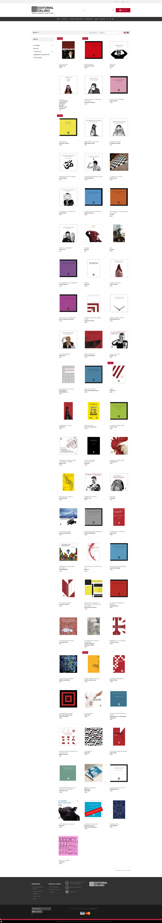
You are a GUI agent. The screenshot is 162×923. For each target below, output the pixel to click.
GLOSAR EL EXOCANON (91, 824)
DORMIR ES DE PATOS (90, 496)
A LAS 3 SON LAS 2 (115, 354)
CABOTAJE (113, 64)
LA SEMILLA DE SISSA (116, 176)
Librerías (34, 898)
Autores (36, 45)
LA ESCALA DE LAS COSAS (117, 787)
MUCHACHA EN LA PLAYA (91, 141)
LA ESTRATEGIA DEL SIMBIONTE (68, 283)
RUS (111, 248)
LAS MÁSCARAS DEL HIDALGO (93, 211)
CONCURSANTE (63, 64)
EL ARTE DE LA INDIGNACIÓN (67, 317)
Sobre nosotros (36, 893)
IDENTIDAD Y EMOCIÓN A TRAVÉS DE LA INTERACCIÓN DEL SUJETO (92, 604)
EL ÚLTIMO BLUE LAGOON (66, 824)
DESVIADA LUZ (88, 425)
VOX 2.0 (61, 99)
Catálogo (37, 51)
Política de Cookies (37, 896)
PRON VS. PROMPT (64, 860)
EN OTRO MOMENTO (65, 354)
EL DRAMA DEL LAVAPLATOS (67, 211)
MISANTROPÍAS (88, 64)
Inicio (35, 39)
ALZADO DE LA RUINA (65, 425)
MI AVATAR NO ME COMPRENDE (93, 531)
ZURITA (86, 283)
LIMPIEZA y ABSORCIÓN (66, 248)
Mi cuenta (52, 892)
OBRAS (112, 389)
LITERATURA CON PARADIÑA (118, 566)
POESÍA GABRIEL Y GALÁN (91, 678)
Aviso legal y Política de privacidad (38, 887)
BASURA (86, 248)
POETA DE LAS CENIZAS (66, 496)
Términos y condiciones (38, 891)
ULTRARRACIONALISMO (66, 713)
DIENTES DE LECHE (115, 141)
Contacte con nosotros (54, 889)
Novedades (37, 57)
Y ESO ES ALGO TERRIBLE (66, 678)
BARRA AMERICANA (90, 354)
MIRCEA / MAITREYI (90, 787)
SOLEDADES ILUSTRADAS (66, 389)
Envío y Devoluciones (54, 887)
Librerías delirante (41, 54)
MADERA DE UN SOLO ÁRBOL (67, 176)
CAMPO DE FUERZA (115, 283)
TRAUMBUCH (88, 751)
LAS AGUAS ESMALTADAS (117, 460)
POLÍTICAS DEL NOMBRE (117, 99)
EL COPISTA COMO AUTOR (117, 425)
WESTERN (112, 496)
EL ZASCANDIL (88, 713)
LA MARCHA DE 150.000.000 (117, 531)
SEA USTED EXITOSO (65, 531)
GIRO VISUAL (63, 141)
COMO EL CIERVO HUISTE (117, 317)
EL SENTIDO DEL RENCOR (66, 640)
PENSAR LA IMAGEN (90, 389)
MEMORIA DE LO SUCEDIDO (117, 640)
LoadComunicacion (93, 908)
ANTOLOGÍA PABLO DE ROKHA (118, 751)
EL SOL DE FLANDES (65, 603)
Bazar (35, 48)
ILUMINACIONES (114, 824)
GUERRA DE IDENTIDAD (116, 678)
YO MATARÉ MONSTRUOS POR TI (93, 176)
